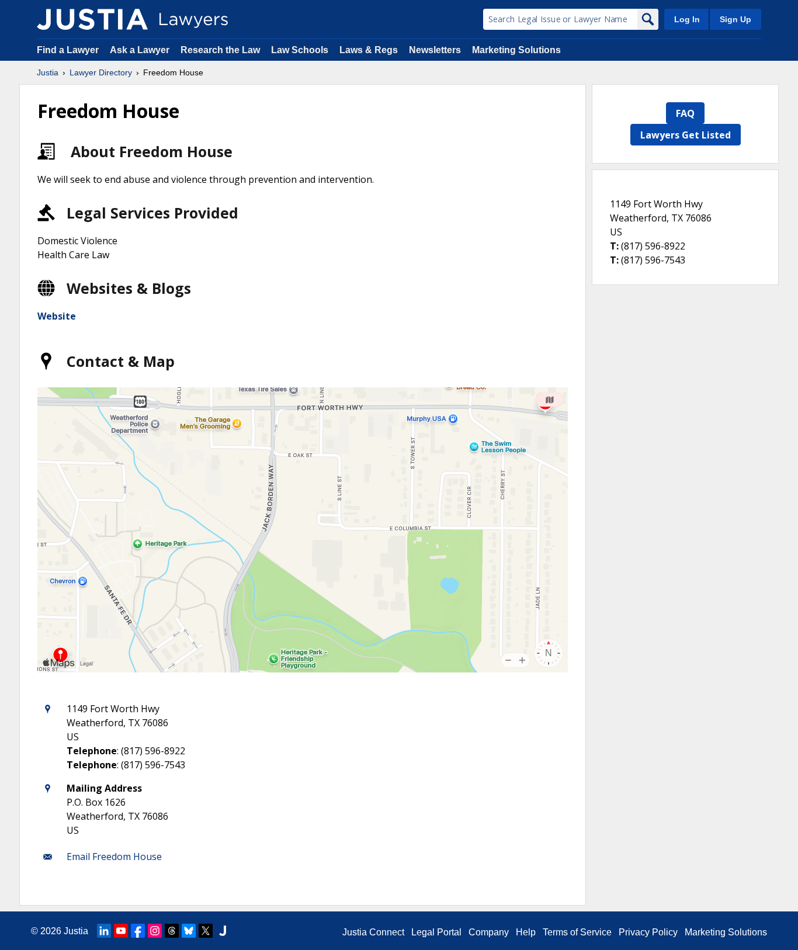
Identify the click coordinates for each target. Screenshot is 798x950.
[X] (206, 931)
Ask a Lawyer (141, 50)
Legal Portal (436, 932)
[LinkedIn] (104, 931)
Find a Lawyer (68, 50)
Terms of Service (577, 932)
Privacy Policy (648, 932)
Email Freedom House (114, 856)
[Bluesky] (189, 931)
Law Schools (299, 50)
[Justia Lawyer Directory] (92, 19)
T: (614, 246)
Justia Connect (373, 932)
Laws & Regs (368, 50)
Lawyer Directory (101, 72)
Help (526, 932)
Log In (687, 19)
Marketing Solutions (516, 50)
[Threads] (172, 931)
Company (489, 932)
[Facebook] (138, 931)
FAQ (685, 113)
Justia (47, 72)
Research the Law (220, 50)
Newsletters (435, 50)
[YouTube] (121, 931)
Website (56, 316)
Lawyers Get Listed (685, 135)
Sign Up (735, 19)
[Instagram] (155, 931)
